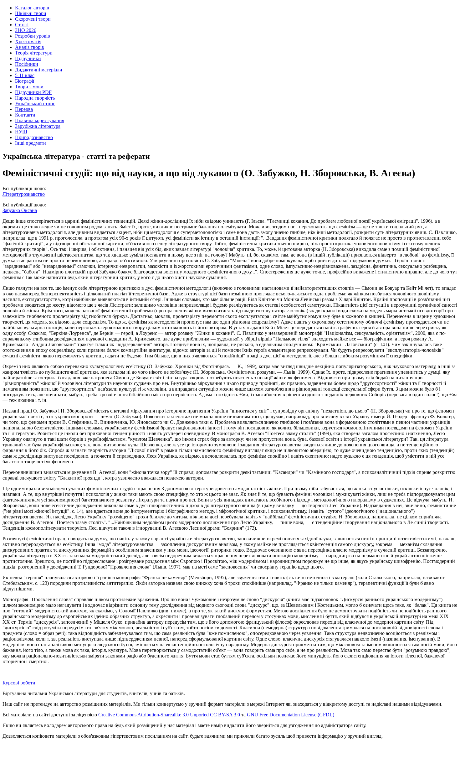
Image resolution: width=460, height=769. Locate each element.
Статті (21, 24)
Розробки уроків (32, 36)
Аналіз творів (29, 47)
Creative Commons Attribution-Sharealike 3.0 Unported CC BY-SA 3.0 (169, 714)
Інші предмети (30, 143)
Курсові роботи (19, 682)
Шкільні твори (30, 13)
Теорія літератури (34, 52)
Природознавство (34, 137)
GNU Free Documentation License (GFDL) (290, 714)
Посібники (26, 64)
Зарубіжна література (37, 126)
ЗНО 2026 (25, 30)
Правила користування (39, 120)
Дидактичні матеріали (38, 69)
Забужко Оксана (20, 210)
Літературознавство (24, 194)
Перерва (24, 109)
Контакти (25, 114)
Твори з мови (29, 86)
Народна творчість (35, 98)
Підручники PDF (33, 92)
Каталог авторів (32, 7)
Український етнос (35, 103)
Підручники (28, 58)
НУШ (21, 131)
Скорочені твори (33, 19)
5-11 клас (24, 75)
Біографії (24, 81)
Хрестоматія (28, 41)
